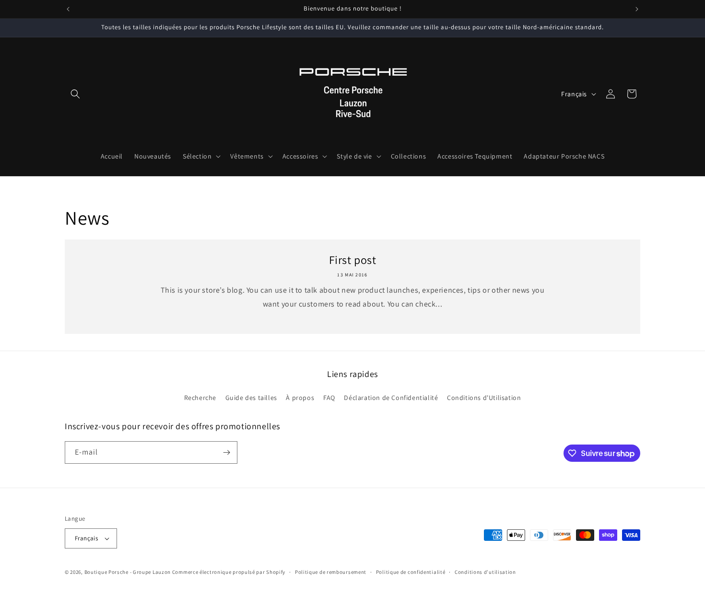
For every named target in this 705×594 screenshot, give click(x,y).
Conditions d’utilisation (485, 572)
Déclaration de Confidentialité (391, 397)
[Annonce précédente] (68, 9)
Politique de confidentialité (411, 572)
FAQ (329, 397)
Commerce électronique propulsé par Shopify (228, 572)
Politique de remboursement (330, 572)
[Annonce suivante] (636, 9)
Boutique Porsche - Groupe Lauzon (127, 572)
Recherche (200, 397)
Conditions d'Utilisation (484, 397)
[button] (75, 93)
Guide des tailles (251, 397)
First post (352, 259)
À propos (300, 397)
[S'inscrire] (226, 452)
